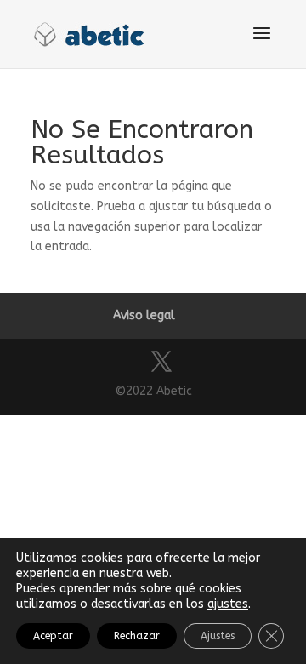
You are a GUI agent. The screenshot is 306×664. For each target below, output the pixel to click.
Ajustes (218, 636)
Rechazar (137, 636)
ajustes (227, 604)
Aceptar (53, 636)
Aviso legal (144, 315)
